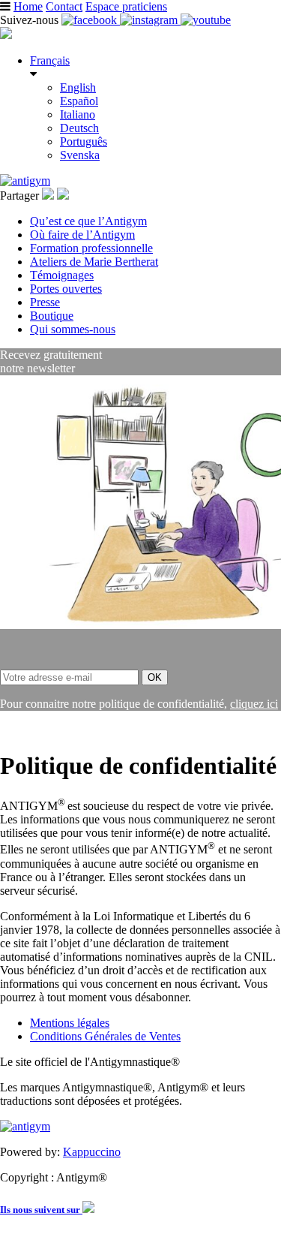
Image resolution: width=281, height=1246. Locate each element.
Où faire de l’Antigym (82, 234)
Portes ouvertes (66, 288)
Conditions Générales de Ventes (105, 1036)
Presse (45, 302)
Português (83, 141)
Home (28, 6)
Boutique (51, 315)
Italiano (77, 114)
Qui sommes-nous (72, 329)
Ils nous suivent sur (41, 1209)
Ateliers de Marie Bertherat (94, 261)
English (78, 87)
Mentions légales (69, 1022)
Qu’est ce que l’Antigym (88, 221)
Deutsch (79, 128)
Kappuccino (92, 1151)
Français (50, 60)
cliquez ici (254, 703)
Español (79, 101)
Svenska (80, 155)
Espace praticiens (126, 6)
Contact (64, 6)
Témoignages (62, 275)
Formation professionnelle (91, 248)
